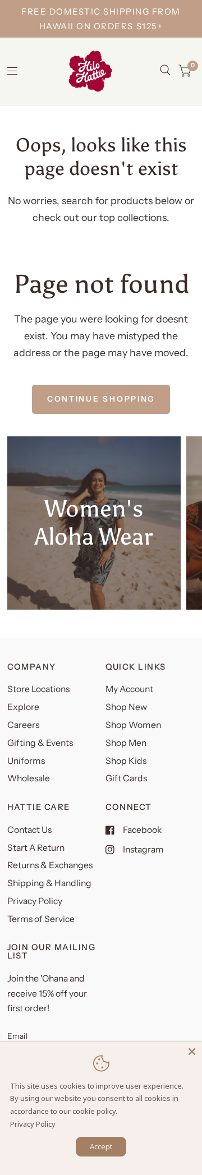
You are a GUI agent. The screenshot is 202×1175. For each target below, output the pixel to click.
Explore (23, 707)
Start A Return (36, 847)
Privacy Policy (34, 901)
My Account (129, 689)
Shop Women (133, 725)
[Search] (165, 70)
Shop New (126, 707)
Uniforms (26, 760)
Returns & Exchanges (50, 865)
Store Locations (38, 689)
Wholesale (28, 778)
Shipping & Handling (49, 883)
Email (17, 1035)
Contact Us (29, 829)
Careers (23, 725)
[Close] (192, 1051)
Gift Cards (126, 778)
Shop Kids (125, 760)
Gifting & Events (40, 743)
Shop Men (125, 743)
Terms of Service (41, 919)
